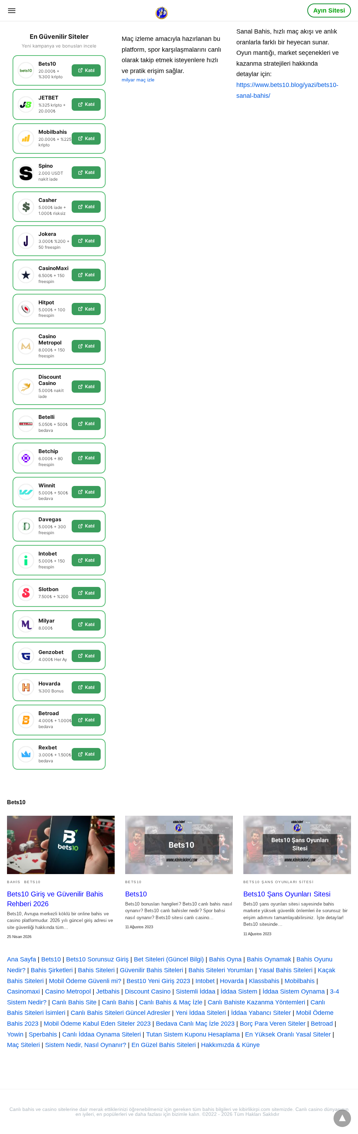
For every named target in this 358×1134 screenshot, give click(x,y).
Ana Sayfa (21, 959)
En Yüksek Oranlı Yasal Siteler (288, 1034)
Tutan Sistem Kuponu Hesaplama (193, 1034)
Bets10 (32, 882)
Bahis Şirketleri (52, 970)
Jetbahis (108, 991)
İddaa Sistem (239, 991)
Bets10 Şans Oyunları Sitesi (278, 882)
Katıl (89, 70)
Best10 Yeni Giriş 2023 (158, 980)
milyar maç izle (138, 79)
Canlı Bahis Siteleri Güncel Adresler (120, 1012)
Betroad (322, 1023)
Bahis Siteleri (96, 970)
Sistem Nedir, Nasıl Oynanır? (85, 1044)
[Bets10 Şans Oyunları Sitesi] (297, 845)
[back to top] (342, 1118)
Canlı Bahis (118, 1002)
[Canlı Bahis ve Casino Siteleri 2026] (162, 10)
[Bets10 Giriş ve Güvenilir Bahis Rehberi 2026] (61, 845)
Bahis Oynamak (269, 959)
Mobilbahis (300, 980)
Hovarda (232, 980)
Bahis (14, 882)
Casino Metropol (68, 991)
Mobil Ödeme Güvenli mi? (85, 980)
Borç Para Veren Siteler (273, 1023)
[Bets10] (179, 845)
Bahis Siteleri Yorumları (220, 970)
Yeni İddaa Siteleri (201, 1012)
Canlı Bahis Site (74, 1002)
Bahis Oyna (225, 959)
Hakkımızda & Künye (230, 1044)
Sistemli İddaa (195, 991)
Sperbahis (43, 1034)
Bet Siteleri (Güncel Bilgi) (169, 959)
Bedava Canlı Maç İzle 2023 (195, 1023)
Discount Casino (148, 991)
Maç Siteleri (23, 1044)
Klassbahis (264, 980)
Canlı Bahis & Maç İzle (170, 1002)
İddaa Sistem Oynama (294, 991)
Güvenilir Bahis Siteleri (151, 970)
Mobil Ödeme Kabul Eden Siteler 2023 (97, 1023)
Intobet (205, 980)
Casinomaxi (23, 991)
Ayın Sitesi (329, 10)
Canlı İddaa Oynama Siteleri (101, 1034)
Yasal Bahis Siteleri (286, 970)
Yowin (15, 1034)
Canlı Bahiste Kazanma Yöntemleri (256, 1002)
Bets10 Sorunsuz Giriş (97, 959)
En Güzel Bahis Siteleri (163, 1044)
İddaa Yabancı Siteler (261, 1012)
